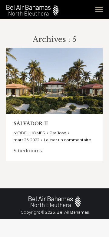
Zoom (54, 81)
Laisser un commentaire (67, 139)
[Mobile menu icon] (99, 9)
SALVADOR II (31, 123)
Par (58, 132)
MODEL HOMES (29, 132)
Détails (71, 81)
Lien (38, 81)
